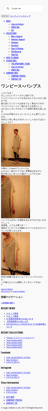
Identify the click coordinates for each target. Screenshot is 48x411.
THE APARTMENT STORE (20, 63)
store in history (17, 24)
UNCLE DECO (12, 362)
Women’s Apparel (18, 39)
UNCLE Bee (15, 27)
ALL (12, 30)
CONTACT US (16, 79)
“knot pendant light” (14, 340)
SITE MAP (10, 397)
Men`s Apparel (16, 36)
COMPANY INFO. (12, 72)
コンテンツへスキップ (20, 15)
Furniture (14, 45)
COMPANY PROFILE (18, 75)
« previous (5, 302)
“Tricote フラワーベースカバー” (20, 338)
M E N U (5, 16)
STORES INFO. (11, 60)
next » (12, 302)
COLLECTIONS (11, 33)
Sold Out (14, 54)
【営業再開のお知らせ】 (17, 321)
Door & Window (17, 48)
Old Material (16, 51)
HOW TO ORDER (12, 57)
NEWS (8, 21)
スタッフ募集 (12, 313)
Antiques (14, 42)
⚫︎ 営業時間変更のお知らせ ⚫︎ (19, 319)
